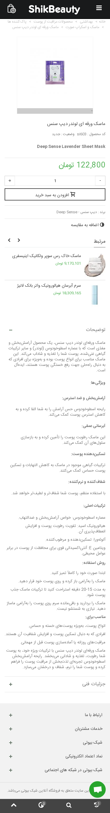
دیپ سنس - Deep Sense (77, 212)
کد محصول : (96, 134)
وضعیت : (68, 134)
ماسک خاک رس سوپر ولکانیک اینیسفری (46, 256)
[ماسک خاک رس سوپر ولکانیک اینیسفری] (94, 265)
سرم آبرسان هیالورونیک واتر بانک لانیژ (49, 286)
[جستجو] (68, 806)
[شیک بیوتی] (54, 9)
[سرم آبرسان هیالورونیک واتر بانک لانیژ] (94, 295)
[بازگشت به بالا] (14, 806)
